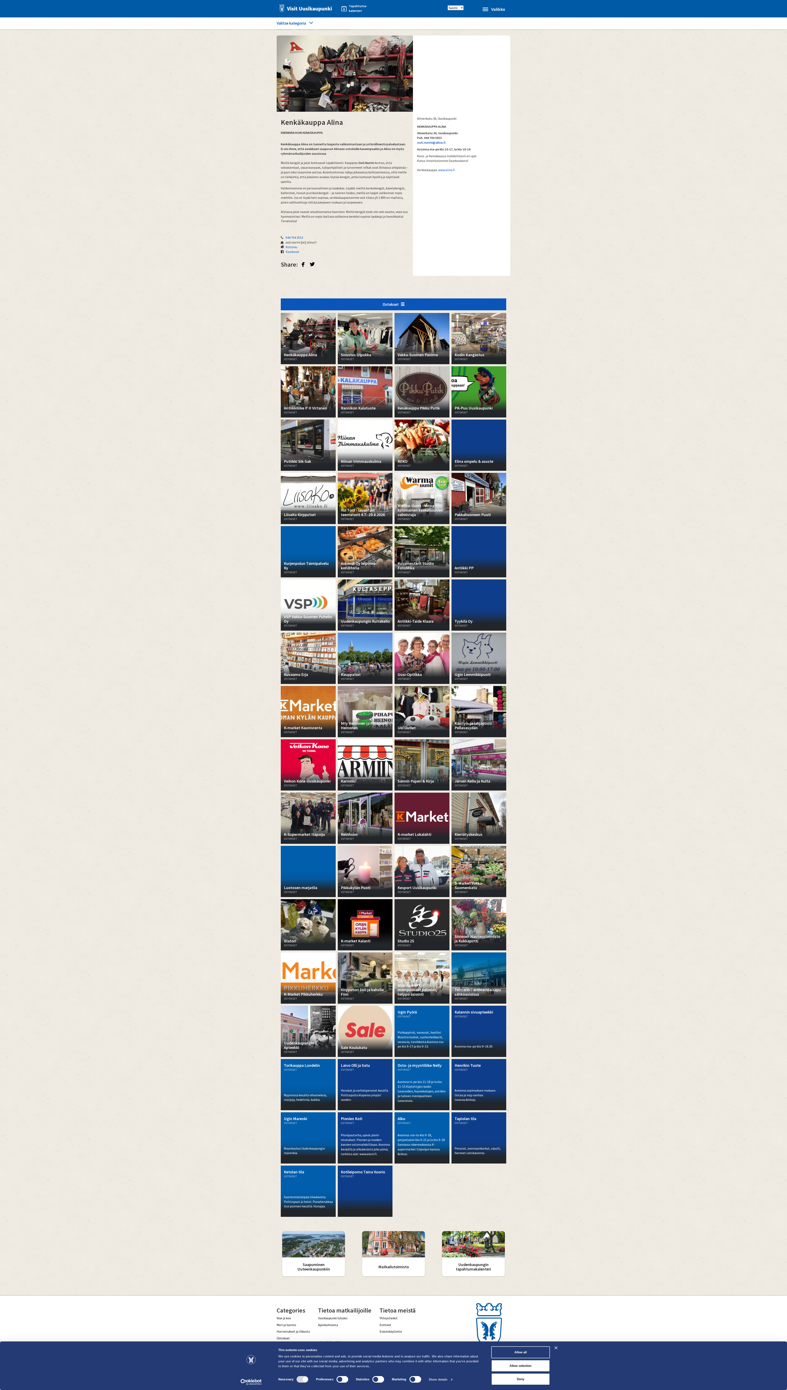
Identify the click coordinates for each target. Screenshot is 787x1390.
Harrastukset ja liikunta (293, 1331)
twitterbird (312, 264)
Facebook (292, 252)
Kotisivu (291, 247)
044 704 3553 (294, 237)
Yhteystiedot (389, 1318)
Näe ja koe (284, 1318)
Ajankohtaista (328, 1325)
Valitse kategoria (291, 23)
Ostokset (391, 304)
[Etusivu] (304, 8)
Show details (438, 1379)
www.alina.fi (446, 170)
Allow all (520, 1352)
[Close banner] (556, 1347)
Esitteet (385, 1325)
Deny (520, 1379)
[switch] (342, 1379)
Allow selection (520, 1365)
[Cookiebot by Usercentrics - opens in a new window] (251, 1382)
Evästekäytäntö (391, 1331)
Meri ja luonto (286, 1325)
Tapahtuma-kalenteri (358, 8)
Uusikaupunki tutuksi (332, 1318)
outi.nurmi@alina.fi (431, 142)
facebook (303, 264)
